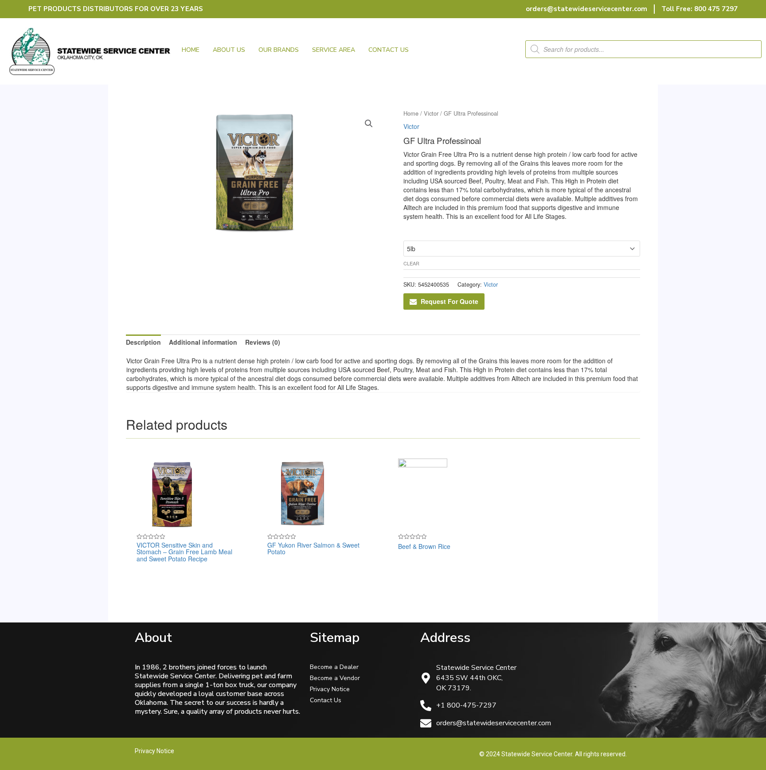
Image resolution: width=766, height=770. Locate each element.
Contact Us (388, 50)
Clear (411, 263)
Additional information (203, 342)
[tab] (143, 342)
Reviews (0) (262, 342)
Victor (431, 113)
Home (190, 50)
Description (143, 342)
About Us (229, 50)
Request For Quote (449, 301)
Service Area (333, 50)
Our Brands (278, 50)
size (407, 231)
